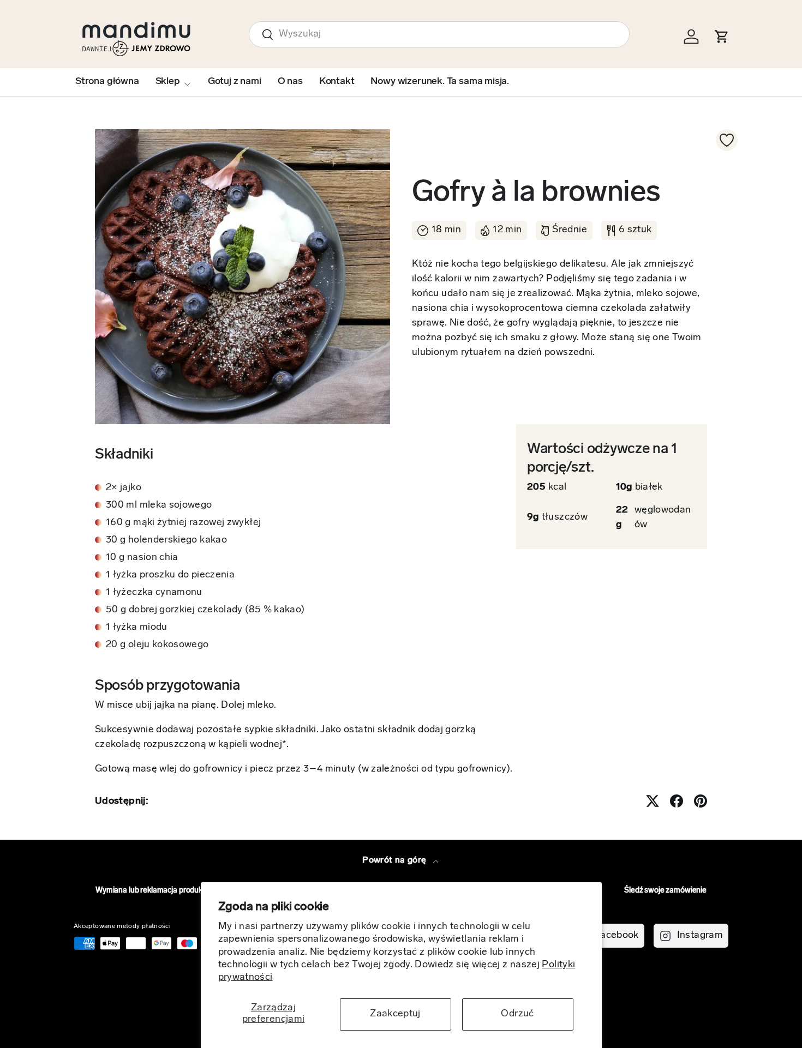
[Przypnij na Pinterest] (701, 801)
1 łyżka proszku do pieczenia (170, 575)
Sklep (167, 82)
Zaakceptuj (395, 1014)
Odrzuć (517, 1014)
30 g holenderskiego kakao (166, 540)
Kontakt (337, 82)
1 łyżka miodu (136, 628)
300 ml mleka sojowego (159, 505)
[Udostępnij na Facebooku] (677, 801)
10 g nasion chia (142, 558)
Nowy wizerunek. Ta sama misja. (439, 82)
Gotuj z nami (234, 82)
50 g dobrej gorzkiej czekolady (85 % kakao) (205, 610)
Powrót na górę (395, 860)
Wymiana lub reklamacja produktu (152, 891)
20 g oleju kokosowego (157, 645)
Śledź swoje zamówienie (665, 891)
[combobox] (439, 34)
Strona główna (107, 82)
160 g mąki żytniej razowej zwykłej (183, 523)
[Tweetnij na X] (653, 801)
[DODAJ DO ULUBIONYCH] (727, 140)
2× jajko (123, 488)
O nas (290, 82)
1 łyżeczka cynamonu (154, 593)
